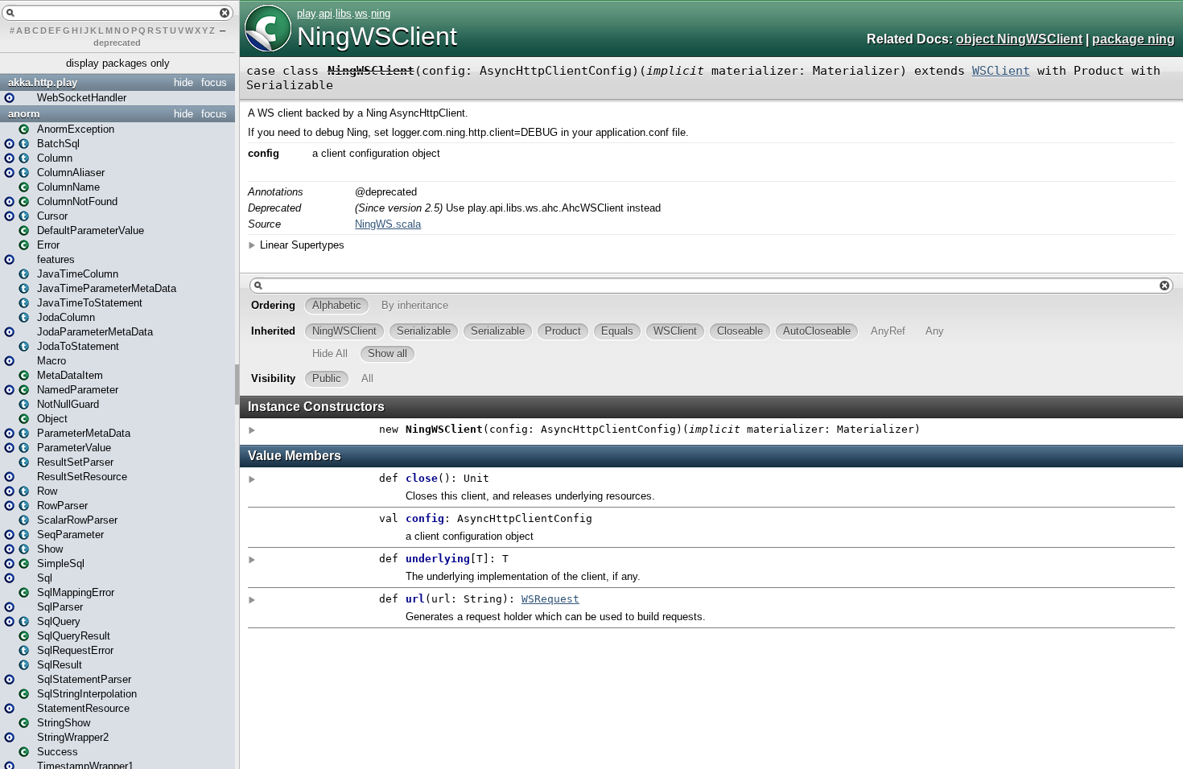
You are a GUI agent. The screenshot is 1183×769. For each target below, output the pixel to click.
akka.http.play (42, 82)
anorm (24, 114)
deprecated (117, 42)
